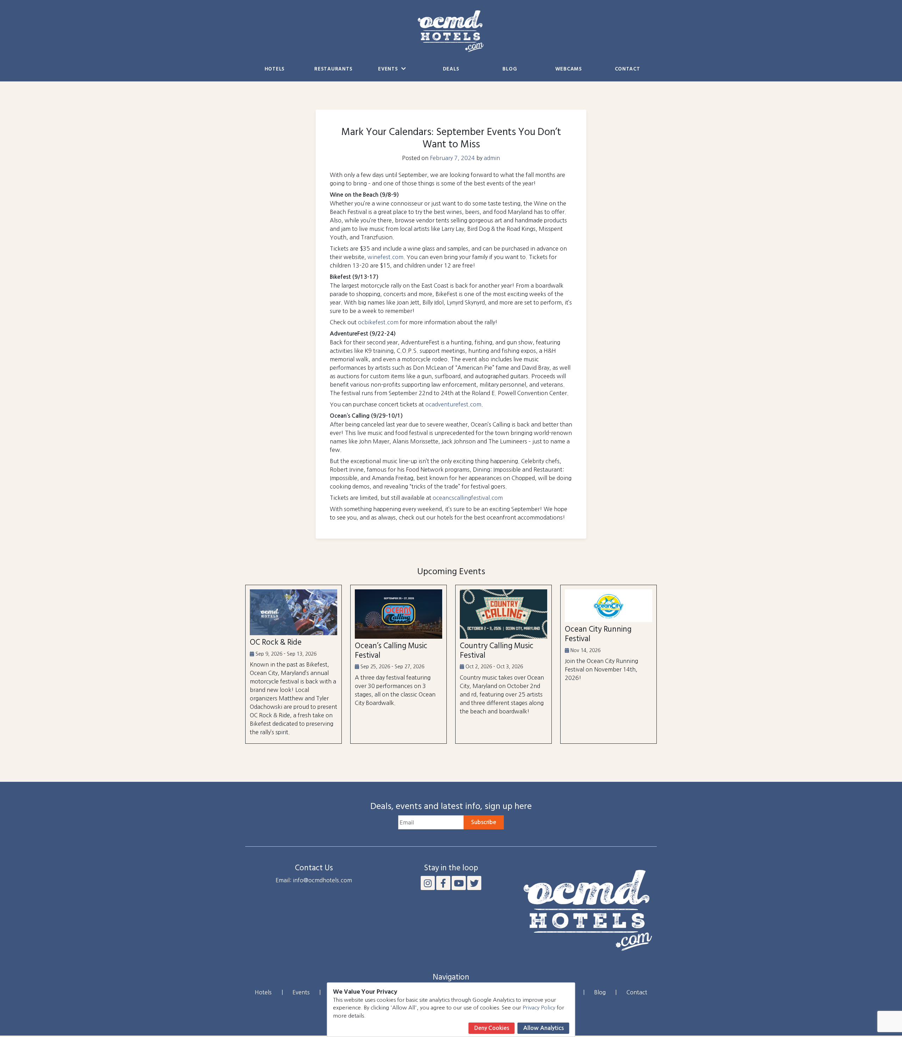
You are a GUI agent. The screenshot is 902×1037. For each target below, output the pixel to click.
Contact (627, 69)
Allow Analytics (543, 1028)
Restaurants (333, 69)
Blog (509, 69)
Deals (451, 69)
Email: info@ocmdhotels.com (314, 880)
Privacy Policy (539, 1007)
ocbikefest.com (378, 322)
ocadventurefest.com (453, 404)
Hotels (275, 69)
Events (389, 69)
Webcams (568, 69)
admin (492, 158)
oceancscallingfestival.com (468, 498)
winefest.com (385, 257)
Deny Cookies (491, 1028)
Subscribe (483, 822)
